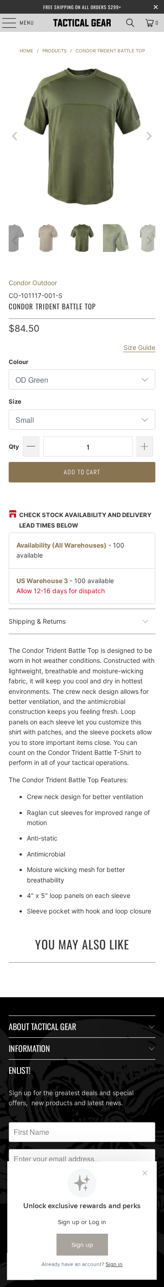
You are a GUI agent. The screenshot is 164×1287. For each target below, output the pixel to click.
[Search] (130, 23)
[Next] (148, 136)
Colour (18, 361)
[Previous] (15, 136)
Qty (14, 446)
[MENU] (4, 23)
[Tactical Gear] (82, 23)
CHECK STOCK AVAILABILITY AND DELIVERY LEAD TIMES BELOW (85, 519)
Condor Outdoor (33, 283)
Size (15, 401)
